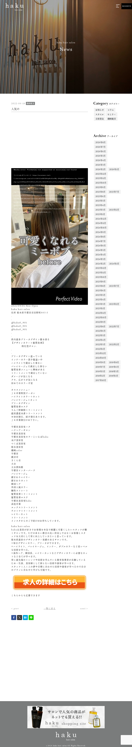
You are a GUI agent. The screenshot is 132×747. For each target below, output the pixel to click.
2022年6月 (100, 330)
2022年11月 (100, 312)
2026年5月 (100, 155)
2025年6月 (100, 196)
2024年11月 (100, 223)
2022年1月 (100, 348)
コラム (111, 109)
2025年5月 (100, 200)
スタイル (99, 114)
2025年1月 (100, 214)
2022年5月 (100, 335)
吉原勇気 (99, 118)
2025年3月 (100, 209)
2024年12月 (100, 218)
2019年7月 (100, 366)
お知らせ (99, 109)
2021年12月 (100, 353)
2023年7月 (114, 285)
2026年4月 (100, 160)
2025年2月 (114, 209)
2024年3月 (100, 259)
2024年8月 (100, 236)
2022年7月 (114, 326)
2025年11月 (100, 178)
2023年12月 (100, 268)
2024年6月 (100, 245)
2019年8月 (114, 362)
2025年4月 (100, 205)
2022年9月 (100, 322)
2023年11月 (100, 272)
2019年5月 (100, 371)
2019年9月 (100, 362)
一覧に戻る (50, 608)
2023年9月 (100, 281)
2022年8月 (100, 326)
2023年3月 (100, 304)
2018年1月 (113, 375)
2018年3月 (114, 371)
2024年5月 (100, 250)
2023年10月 (100, 277)
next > (84, 608)
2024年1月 (114, 263)
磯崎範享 (112, 118)
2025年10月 (100, 182)
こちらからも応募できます (25, 595)
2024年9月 (100, 232)
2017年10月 (100, 380)
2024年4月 (100, 254)
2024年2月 (100, 263)
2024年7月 (100, 241)
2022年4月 (100, 339)
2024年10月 (101, 227)
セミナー (111, 114)
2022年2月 (114, 344)
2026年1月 (114, 169)
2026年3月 (100, 164)
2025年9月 (100, 187)
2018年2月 (100, 375)
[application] (49, 206)
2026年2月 (100, 169)
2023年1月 (100, 308)
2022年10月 (100, 317)
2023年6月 (100, 290)
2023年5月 (100, 295)
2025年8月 (100, 191)
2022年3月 (100, 344)
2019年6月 (114, 366)
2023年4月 (100, 299)
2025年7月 (114, 191)
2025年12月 (100, 173)
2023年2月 (114, 304)
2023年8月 (100, 285)
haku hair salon (20, 526)
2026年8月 (100, 142)
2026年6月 (100, 151)
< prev (15, 608)
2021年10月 (100, 357)
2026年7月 (100, 146)
